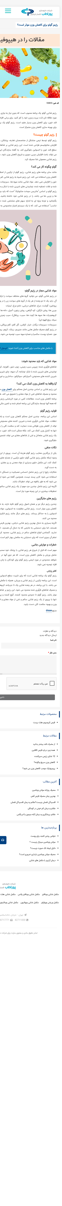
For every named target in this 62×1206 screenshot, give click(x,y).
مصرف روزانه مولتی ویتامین (44, 790)
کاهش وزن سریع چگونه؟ (44, 762)
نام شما (53, 640)
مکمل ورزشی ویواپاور (50, 902)
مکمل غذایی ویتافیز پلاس (29, 894)
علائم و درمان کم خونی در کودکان (42, 808)
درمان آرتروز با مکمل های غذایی (42, 860)
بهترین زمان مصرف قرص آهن (43, 796)
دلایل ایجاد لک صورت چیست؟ (43, 848)
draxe (49, 611)
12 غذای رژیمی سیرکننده (44, 756)
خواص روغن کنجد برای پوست (43, 836)
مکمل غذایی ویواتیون (30, 902)
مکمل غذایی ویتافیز (50, 894)
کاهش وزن (7, 389)
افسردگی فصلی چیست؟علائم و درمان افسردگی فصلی (33, 802)
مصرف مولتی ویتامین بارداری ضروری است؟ (37, 854)
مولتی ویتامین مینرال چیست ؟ (43, 842)
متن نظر (52, 653)
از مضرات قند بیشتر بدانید (44, 744)
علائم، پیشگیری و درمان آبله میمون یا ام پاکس (36, 814)
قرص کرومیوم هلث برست (44, 722)
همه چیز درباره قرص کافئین (43, 750)
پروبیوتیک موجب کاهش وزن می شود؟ (38, 768)
